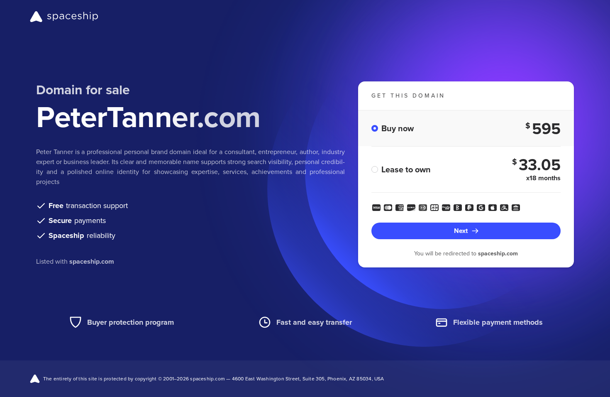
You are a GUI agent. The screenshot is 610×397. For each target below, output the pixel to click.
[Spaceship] (64, 16)
